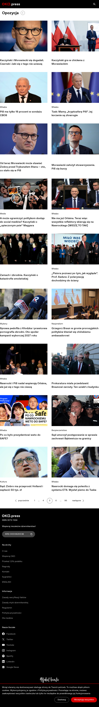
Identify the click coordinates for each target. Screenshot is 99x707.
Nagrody (6, 566)
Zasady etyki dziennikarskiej (15, 602)
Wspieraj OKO (8, 556)
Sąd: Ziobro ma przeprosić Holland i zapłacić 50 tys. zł (21, 488)
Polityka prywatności (11, 613)
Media (3, 213)
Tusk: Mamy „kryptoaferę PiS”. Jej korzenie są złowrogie (72, 113)
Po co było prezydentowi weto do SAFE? (20, 436)
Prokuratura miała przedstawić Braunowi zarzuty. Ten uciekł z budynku (75, 385)
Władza (3, 107)
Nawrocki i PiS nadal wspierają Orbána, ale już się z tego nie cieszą (23, 385)
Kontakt (5, 571)
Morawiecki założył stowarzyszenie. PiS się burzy (73, 166)
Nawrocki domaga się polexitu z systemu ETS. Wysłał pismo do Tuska (74, 488)
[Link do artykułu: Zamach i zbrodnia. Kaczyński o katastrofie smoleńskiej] (23, 250)
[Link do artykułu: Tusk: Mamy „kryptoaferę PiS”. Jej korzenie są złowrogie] (75, 87)
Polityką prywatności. (48, 690)
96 (65, 500)
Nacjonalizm (57, 323)
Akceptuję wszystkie (84, 699)
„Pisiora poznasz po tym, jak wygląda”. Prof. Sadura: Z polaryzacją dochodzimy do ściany (75, 277)
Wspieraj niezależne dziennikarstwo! (19, 526)
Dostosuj (62, 699)
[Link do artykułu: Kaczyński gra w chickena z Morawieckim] (75, 36)
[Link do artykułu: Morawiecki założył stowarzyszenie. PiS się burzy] (75, 139)
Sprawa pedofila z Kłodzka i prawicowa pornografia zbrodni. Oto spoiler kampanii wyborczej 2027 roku (23, 332)
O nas (4, 551)
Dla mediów (7, 618)
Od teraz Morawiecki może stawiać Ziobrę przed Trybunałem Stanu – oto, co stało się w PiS (23, 167)
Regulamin (7, 607)
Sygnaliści (6, 577)
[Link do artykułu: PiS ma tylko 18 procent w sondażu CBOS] (23, 87)
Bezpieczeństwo (59, 430)
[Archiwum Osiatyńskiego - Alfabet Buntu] (49, 680)
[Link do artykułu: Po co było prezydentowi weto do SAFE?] (23, 410)
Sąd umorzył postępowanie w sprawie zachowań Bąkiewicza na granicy (74, 436)
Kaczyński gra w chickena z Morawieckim (68, 62)
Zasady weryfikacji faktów (14, 597)
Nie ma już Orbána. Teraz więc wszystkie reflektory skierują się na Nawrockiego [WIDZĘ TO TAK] (73, 222)
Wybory (3, 323)
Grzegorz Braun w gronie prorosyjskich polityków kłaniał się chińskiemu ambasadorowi (75, 332)
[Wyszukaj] (94, 4)
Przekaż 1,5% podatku (12, 561)
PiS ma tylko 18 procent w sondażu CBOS (21, 113)
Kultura (3, 481)
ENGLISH (6, 582)
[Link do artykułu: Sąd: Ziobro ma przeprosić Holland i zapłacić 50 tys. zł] (23, 462)
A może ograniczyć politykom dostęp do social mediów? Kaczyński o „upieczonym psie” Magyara (22, 222)
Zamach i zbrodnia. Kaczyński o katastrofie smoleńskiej (19, 277)
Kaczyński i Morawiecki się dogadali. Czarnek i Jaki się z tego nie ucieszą (22, 62)
